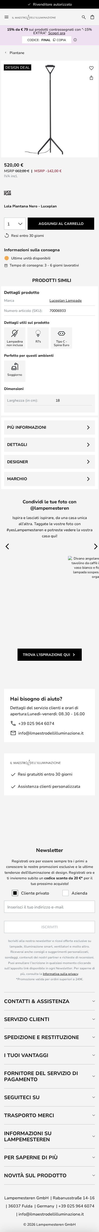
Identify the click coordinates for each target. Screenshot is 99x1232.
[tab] (49, 1001)
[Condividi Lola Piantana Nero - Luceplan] (91, 77)
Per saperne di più (31, 1157)
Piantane (17, 52)
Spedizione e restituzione (41, 1037)
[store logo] (37, 17)
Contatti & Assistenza (36, 1001)
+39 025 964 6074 (36, 723)
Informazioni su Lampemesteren (28, 1136)
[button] (91, 68)
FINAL (46, 40)
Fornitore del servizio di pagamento (41, 1076)
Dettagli (17, 444)
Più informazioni (26, 427)
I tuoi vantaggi (26, 1055)
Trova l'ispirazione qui (46, 654)
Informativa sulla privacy (60, 974)
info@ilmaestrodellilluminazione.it (51, 733)
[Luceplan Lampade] (31, 193)
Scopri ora (56, 32)
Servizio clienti (26, 1019)
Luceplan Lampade (66, 300)
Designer (17, 462)
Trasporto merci (29, 1115)
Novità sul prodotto (35, 1175)
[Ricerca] (84, 17)
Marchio (17, 478)
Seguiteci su (22, 1097)
